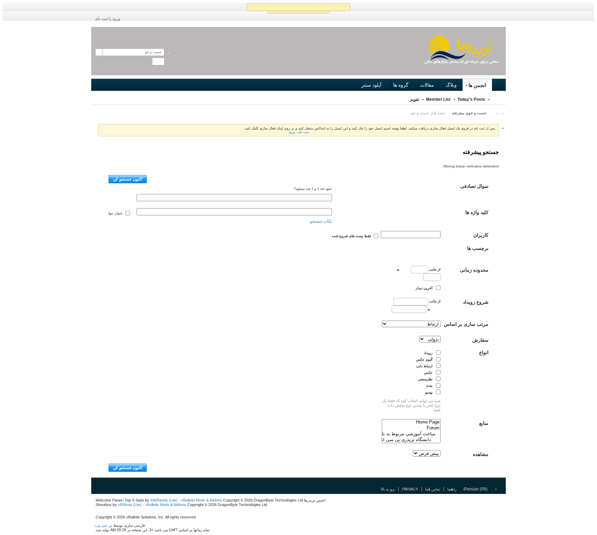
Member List (438, 99)
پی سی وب (103, 525)
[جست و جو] (158, 61)
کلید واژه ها (477, 212)
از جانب (434, 269)
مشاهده (481, 454)
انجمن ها (477, 85)
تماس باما (432, 489)
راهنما (451, 489)
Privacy (410, 489)
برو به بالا (388, 489)
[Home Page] (411, 422)
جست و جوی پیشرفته (469, 113)
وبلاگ (451, 85)
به (428, 309)
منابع (484, 423)
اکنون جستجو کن (127, 179)
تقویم (414, 99)
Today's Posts (471, 99)
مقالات (427, 85)
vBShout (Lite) (130, 505)
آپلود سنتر (371, 85)
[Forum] (411, 428)
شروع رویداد (476, 302)
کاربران (481, 235)
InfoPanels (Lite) (164, 500)
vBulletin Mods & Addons (202, 500)
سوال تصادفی (474, 186)
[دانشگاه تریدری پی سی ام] (411, 440)
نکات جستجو (321, 221)
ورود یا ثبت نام (107, 18)
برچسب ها (478, 248)
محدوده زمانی (474, 270)
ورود (291, 132)
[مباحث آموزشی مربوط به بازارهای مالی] (411, 434)
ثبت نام (303, 132)
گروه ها (400, 85)
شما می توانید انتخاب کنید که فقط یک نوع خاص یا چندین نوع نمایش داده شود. (411, 405)
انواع (484, 352)
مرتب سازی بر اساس (466, 324)
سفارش (480, 340)
